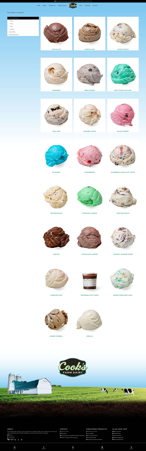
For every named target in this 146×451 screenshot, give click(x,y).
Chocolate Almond (90, 254)
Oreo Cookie (89, 90)
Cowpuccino (89, 49)
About (14, 448)
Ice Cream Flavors (14, 18)
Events (102, 448)
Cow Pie (56, 254)
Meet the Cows (117, 431)
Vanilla (89, 336)
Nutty (11, 26)
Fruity (11, 23)
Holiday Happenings (118, 437)
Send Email (64, 433)
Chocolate (56, 49)
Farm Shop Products (13, 34)
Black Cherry (123, 131)
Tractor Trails (123, 213)
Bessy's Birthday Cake (123, 295)
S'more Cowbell (56, 336)
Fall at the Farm (117, 435)
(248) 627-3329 (64, 431)
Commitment (11, 437)
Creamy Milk (90, 433)
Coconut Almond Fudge (123, 254)
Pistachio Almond (89, 213)
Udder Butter (56, 295)
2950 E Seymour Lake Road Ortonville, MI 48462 (72, 435)
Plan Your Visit (119, 429)
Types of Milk (12, 32)
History (11, 435)
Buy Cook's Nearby (91, 437)
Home (8, 12)
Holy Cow (56, 131)
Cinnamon (56, 90)
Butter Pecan (56, 213)
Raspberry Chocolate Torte (123, 172)
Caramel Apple (89, 131)
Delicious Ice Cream (92, 431)
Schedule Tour (117, 433)
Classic (11, 21)
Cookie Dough (123, 49)
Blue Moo (56, 172)
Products (44, 448)
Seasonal (12, 29)
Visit (73, 448)
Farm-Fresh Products (96, 429)
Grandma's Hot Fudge (90, 295)
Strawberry (89, 172)
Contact (131, 448)
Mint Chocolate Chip (123, 90)
